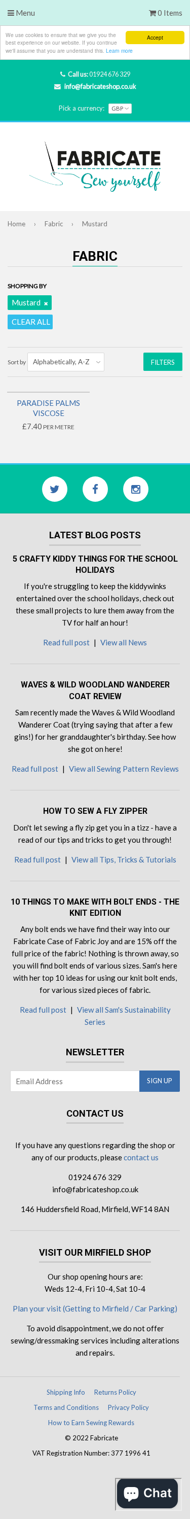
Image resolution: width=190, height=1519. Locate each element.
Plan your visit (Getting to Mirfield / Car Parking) (95, 1308)
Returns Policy (115, 1392)
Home (16, 224)
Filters (163, 362)
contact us (141, 1157)
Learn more (119, 50)
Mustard (26, 302)
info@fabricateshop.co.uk (100, 86)
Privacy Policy (128, 1407)
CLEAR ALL (31, 321)
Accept (155, 37)
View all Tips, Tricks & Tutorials (123, 859)
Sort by (17, 362)
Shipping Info (66, 1392)
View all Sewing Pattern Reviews (124, 768)
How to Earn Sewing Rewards (91, 1423)
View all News (123, 642)
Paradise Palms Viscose (48, 408)
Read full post (66, 642)
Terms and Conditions (66, 1407)
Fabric (54, 224)
